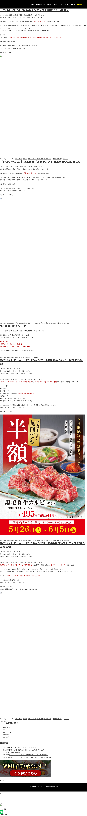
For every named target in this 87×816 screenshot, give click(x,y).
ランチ (61, 4)
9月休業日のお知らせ (13, 326)
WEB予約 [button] (79, 4)
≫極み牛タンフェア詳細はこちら (9, 41)
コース (66, 4)
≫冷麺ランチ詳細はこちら (7, 184)
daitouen (65, 159)
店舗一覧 (73, 4)
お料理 (49, 4)
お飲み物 (55, 4)
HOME (32, 4)
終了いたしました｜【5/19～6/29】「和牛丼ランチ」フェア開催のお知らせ (30, 757)
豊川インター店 (32, 159)
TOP (2, 780)
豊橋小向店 (40, 159)
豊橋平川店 (47, 159)
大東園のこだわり (40, 4)
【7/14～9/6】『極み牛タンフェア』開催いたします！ (34, 10)
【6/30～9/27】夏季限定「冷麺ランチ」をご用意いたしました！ (41, 161)
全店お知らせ (18, 159)
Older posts (3, 721)
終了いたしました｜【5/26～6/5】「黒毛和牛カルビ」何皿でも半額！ (28, 755)
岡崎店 (25, 159)
